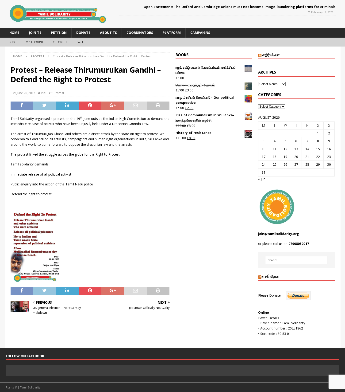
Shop (13, 42)
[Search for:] (296, 260)
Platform (172, 32)
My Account (34, 42)
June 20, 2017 (26, 93)
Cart (80, 42)
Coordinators (139, 32)
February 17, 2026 (322, 12)
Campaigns (200, 32)
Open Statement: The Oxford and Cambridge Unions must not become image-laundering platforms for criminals (240, 6)
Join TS (35, 32)
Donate (83, 32)
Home (14, 32)
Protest (59, 93)
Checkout (60, 42)
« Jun (261, 179)
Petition (59, 32)
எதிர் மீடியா (271, 54)
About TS (108, 32)
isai (43, 93)
